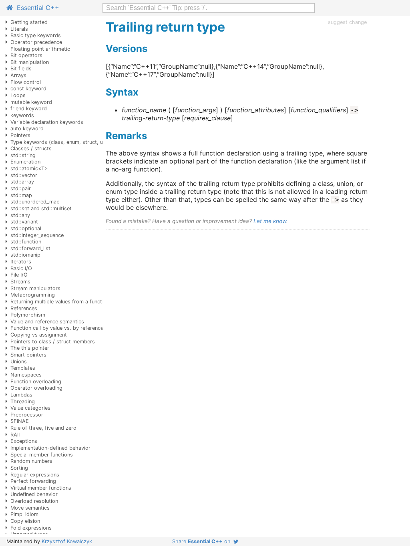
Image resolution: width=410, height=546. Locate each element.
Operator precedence (36, 42)
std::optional (25, 228)
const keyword (28, 89)
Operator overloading (36, 388)
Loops (18, 95)
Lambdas (21, 395)
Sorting (19, 468)
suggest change (347, 22)
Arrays (18, 75)
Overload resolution (34, 501)
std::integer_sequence (37, 235)
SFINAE (19, 421)
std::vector (23, 175)
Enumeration (25, 162)
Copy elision (25, 521)
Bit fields (21, 69)
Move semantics (30, 508)
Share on (202, 541)
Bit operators (26, 55)
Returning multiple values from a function (59, 302)
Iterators (20, 262)
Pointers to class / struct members (52, 342)
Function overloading (35, 382)
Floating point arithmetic (40, 49)
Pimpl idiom (24, 514)
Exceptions (23, 441)
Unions (18, 362)
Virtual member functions (40, 488)
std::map (21, 195)
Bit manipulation (29, 62)
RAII (15, 435)
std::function (25, 242)
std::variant (24, 222)
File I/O (19, 275)
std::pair (20, 188)
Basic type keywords (35, 35)
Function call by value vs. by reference (56, 328)
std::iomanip (25, 255)
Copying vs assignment (38, 335)
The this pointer (29, 348)
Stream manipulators (35, 288)
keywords (22, 115)
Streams (20, 282)
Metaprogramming (32, 295)
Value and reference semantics (47, 322)
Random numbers (31, 461)
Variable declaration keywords (46, 122)
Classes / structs (31, 148)
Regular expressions (34, 475)
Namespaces (26, 375)
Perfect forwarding (33, 481)
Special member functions (41, 455)
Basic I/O (21, 268)
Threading (22, 402)
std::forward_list (30, 248)
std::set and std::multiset (41, 208)
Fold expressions (31, 528)
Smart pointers (28, 355)
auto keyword (27, 129)
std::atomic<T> (29, 168)
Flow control (25, 82)
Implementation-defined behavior (50, 448)
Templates (22, 368)
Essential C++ (36, 8)
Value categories (30, 408)
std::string (23, 155)
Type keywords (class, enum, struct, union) (62, 142)
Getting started (29, 22)
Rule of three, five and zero (43, 428)
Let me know (269, 221)
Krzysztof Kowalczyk (67, 541)
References (23, 308)
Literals (19, 29)
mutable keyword (31, 102)
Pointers (20, 135)
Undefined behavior (34, 494)
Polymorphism (27, 315)
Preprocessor (26, 415)
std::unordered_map (35, 202)
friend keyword (28, 109)
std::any (20, 215)
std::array (22, 182)
